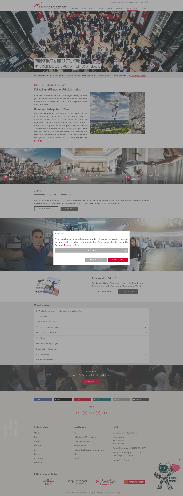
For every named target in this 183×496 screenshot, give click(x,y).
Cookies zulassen (117, 260)
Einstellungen (91, 250)
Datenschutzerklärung (71, 245)
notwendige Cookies (95, 260)
